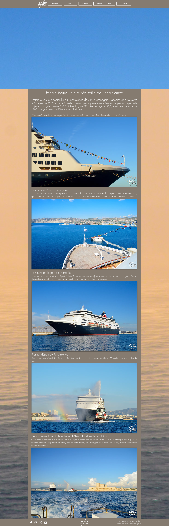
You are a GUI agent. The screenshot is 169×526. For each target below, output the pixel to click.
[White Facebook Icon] (31, 522)
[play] (132, 184)
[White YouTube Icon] (45, 522)
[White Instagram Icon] (36, 522)
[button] (84, 152)
